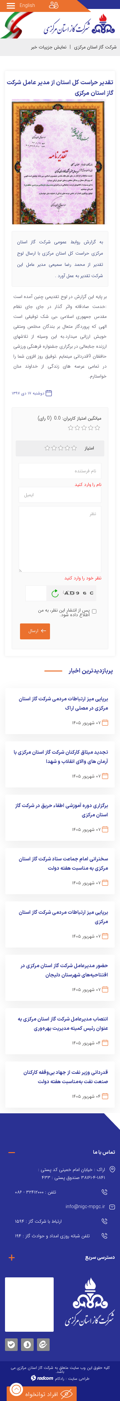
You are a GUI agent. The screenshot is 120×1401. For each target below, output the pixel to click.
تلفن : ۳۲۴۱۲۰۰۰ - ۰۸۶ (35, 1192)
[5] (74, 448)
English (27, 5)
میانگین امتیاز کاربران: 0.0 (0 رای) (69, 418)
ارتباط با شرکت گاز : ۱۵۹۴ (38, 1221)
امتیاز (89, 448)
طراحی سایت (78, 1378)
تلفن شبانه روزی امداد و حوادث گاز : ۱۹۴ (52, 1236)
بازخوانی (55, 592)
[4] (67, 448)
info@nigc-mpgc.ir (85, 1206)
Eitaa (43, 1339)
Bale (11, 1343)
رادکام (59, 1378)
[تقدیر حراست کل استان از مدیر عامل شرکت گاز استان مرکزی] (60, 164)
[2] (54, 448)
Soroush (27, 1343)
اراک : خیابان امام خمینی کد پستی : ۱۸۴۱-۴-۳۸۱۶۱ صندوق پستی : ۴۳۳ (71, 1173)
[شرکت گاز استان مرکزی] (90, 1301)
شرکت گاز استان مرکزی (95, 47)
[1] (47, 448)
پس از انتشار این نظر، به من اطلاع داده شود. (64, 612)
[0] (71, 428)
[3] (61, 448)
